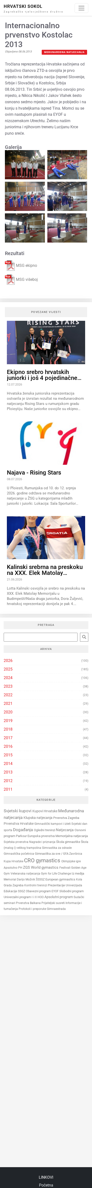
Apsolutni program (59, 897)
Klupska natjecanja (38, 818)
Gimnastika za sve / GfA (52, 853)
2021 (8, 703)
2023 (8, 686)
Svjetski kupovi (18, 810)
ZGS (27, 867)
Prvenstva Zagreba (66, 818)
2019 (8, 720)
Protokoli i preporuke (33, 909)
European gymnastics (60, 879)
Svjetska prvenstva (16, 842)
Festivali (65, 867)
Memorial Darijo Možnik (20, 879)
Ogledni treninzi (45, 830)
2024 (8, 677)
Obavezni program (39, 891)
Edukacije (11, 891)
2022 (8, 695)
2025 (8, 669)
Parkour (21, 836)
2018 (8, 729)
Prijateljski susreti (53, 903)
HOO (41, 897)
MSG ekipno (26, 265)
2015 (8, 755)
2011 (8, 789)
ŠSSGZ (40, 879)
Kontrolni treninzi (36, 885)
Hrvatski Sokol (23, 6)
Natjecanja (65, 830)
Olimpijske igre (71, 861)
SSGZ (22, 891)
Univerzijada (74, 885)
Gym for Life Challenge (56, 873)
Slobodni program (71, 891)
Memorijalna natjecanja (71, 836)
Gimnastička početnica (19, 853)
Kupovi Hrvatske (45, 811)
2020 (8, 712)
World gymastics (45, 867)
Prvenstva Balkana (28, 903)
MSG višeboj (27, 279)
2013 (8, 772)
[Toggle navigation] (81, 8)
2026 (8, 660)
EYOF (55, 891)
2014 (8, 763)
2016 (8, 746)
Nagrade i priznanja (42, 842)
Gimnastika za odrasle (57, 848)
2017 (8, 738)
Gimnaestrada (56, 909)
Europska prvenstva (41, 836)
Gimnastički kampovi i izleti (52, 824)
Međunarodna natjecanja (64, 52)
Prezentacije (57, 885)
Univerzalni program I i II (21, 897)
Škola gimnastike (68, 842)
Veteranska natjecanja (26, 873)
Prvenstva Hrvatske (19, 824)
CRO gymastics (42, 860)
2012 (8, 780)
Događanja (23, 829)
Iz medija (78, 873)
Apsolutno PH (13, 867)
